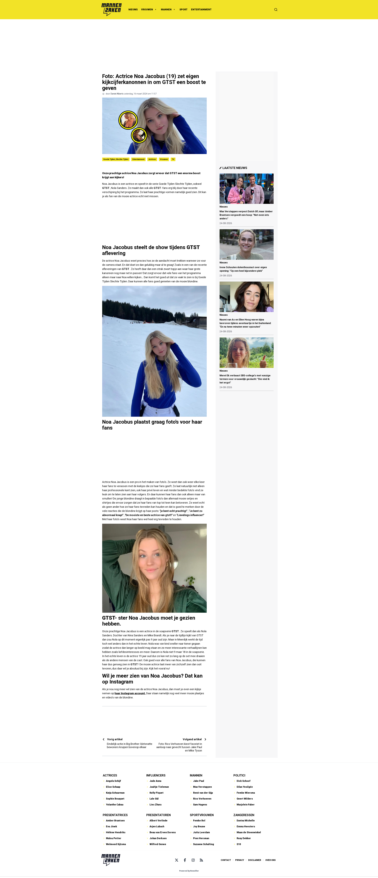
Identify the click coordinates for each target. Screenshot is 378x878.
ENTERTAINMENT (201, 9)
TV (173, 159)
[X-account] (176, 860)
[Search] (276, 9)
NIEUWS (133, 9)
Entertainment (138, 159)
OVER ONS (270, 860)
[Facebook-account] (185, 860)
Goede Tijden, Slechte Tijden (115, 159)
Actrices (152, 159)
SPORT (184, 9)
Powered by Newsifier (189, 871)
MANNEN (166, 9)
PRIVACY (239, 860)
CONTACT (226, 860)
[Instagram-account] (193, 860)
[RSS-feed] (201, 860)
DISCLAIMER (254, 860)
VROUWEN (147, 9)
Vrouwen (164, 159)
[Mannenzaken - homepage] (111, 9)
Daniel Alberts (117, 94)
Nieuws (224, 206)
